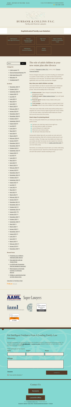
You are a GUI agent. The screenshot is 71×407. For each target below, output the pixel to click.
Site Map (25, 403)
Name (9, 350)
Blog (28, 3)
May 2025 (12, 101)
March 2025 (13, 106)
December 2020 (14, 217)
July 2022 (12, 185)
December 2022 (14, 173)
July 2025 (12, 96)
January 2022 (13, 200)
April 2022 (12, 192)
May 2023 (12, 160)
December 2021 (14, 202)
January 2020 (13, 229)
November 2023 (14, 146)
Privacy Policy (30, 403)
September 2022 (14, 180)
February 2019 (13, 244)
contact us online (35, 344)
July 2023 (12, 155)
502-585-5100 (59, 5)
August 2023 (13, 153)
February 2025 (13, 109)
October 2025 (13, 89)
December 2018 (14, 249)
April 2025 (12, 104)
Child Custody (13, 70)
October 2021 (13, 207)
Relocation (12, 77)
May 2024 (12, 131)
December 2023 (14, 143)
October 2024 (13, 118)
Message (10, 358)
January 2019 (13, 246)
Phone (47, 350)
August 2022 (13, 182)
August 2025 (13, 94)
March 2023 (13, 165)
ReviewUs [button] (35, 391)
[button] (69, 396)
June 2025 (12, 99)
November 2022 (14, 175)
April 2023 (12, 163)
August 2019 (13, 234)
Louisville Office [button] (35, 398)
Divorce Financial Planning (17, 72)
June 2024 (12, 128)
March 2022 (13, 195)
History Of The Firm (18, 3)
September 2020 (14, 222)
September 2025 (14, 92)
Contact (9, 4)
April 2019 (12, 239)
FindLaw (51, 403)
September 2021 (14, 209)
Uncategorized (13, 80)
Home (9, 3)
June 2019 (12, 236)
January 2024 (13, 141)
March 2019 (13, 241)
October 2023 (13, 148)
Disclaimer (10, 371)
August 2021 (13, 212)
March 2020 (13, 226)
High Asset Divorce (15, 75)
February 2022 (13, 197)
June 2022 (12, 187)
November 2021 (14, 204)
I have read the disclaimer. (15, 375)
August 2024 (13, 123)
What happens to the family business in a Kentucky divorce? (17, 270)
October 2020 (13, 219)
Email (28, 350)
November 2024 (14, 116)
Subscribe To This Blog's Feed (14, 280)
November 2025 (14, 87)
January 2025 (13, 111)
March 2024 (13, 136)
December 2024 (14, 114)
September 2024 (14, 121)
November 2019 (14, 231)
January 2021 (13, 214)
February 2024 (13, 138)
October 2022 (13, 177)
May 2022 (12, 190)
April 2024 (12, 133)
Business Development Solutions (41, 403)
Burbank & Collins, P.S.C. (42, 69)
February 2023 (13, 168)
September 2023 (14, 150)
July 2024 (12, 126)
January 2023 (13, 170)
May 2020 (12, 224)
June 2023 (12, 158)
